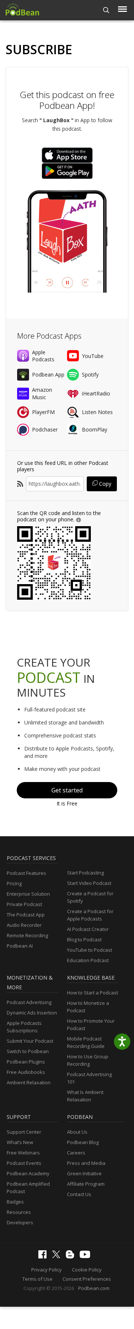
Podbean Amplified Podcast (28, 1187)
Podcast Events (24, 1163)
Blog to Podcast (84, 939)
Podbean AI (20, 945)
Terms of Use (37, 1279)
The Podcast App (26, 914)
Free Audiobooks (26, 1072)
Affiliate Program (86, 1183)
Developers (20, 1222)
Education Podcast (88, 960)
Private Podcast (24, 904)
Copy (104, 483)
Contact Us (79, 1194)
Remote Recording (27, 935)
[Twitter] (58, 1256)
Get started (67, 790)
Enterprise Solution (28, 893)
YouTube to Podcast (89, 950)
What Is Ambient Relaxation (85, 1096)
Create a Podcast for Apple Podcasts (90, 915)
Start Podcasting (85, 872)
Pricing (14, 883)
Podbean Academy (28, 1173)
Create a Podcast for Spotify (90, 897)
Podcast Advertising (29, 1002)
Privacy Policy (46, 1269)
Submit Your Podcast (30, 1041)
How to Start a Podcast (92, 992)
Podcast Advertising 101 (89, 1078)
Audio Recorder (24, 925)
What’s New (20, 1142)
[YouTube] (87, 1256)
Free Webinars (23, 1152)
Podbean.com (93, 1288)
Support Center (24, 1131)
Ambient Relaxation (29, 1082)
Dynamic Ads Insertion (32, 1012)
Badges (15, 1201)
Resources (19, 1212)
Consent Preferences (87, 1279)
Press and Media (86, 1163)
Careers (76, 1152)
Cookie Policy (87, 1269)
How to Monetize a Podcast (88, 1007)
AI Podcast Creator (88, 929)
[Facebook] (44, 1256)
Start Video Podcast (89, 883)
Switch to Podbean (28, 1051)
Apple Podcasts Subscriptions (24, 1027)
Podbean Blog (83, 1142)
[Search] (106, 10)
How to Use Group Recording (87, 1060)
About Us (77, 1131)
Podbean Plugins (26, 1061)
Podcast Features (26, 873)
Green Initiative (84, 1173)
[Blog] (72, 1256)
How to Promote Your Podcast (91, 1024)
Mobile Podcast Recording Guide (86, 1042)
